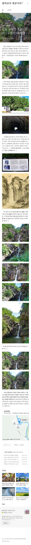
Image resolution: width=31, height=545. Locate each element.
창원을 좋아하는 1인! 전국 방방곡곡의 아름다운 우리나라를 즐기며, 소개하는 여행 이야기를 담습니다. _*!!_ (12, 517)
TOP (27, 539)
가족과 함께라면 (8, 452)
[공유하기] (8, 445)
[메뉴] (27, 3)
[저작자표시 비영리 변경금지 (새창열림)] (22, 445)
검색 (23, 3)
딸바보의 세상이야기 (13, 3)
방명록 (9, 10)
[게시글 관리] (10, 445)
